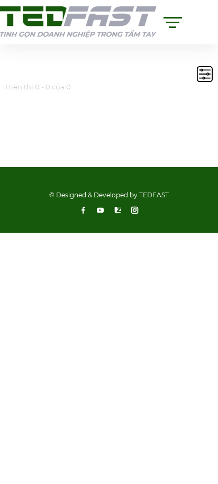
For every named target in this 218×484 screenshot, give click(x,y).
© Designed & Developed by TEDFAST (109, 195)
